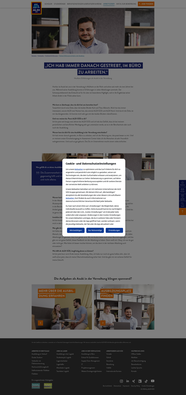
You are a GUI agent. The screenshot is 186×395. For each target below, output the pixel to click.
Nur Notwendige (95, 230)
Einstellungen (114, 230)
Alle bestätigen (76, 230)
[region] (93, 197)
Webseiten (79, 169)
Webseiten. (70, 198)
